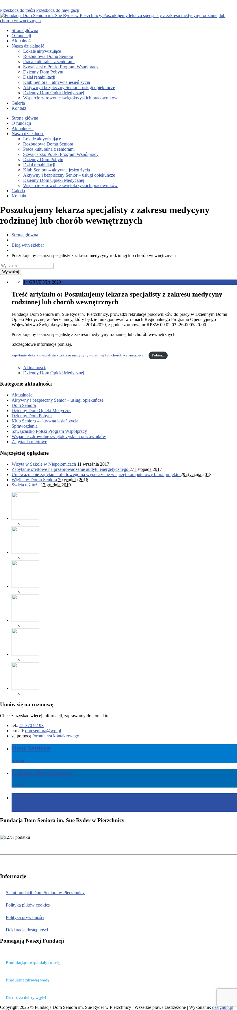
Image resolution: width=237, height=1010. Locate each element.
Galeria (18, 103)
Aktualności (23, 40)
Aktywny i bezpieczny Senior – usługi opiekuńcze (69, 87)
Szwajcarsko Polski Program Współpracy (61, 66)
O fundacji (21, 35)
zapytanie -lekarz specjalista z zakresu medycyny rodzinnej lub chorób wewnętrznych (79, 355)
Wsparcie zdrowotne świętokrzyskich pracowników (70, 97)
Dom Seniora (24, 405)
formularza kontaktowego (55, 735)
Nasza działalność (28, 46)
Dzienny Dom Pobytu (43, 71)
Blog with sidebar (28, 245)
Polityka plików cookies (28, 905)
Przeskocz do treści (17, 10)
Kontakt (19, 108)
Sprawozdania (25, 426)
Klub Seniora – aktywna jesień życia (56, 82)
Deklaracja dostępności (27, 929)
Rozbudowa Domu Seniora (48, 56)
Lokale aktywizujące (42, 51)
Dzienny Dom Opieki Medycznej (53, 92)
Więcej (18, 760)
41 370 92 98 (31, 725)
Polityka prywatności (25, 917)
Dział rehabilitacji (39, 77)
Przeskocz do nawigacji (57, 10)
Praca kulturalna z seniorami (49, 61)
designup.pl (222, 1007)
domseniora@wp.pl (43, 730)
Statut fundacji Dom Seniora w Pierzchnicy (45, 892)
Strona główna (25, 30)
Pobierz (158, 355)
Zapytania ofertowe (29, 441)
